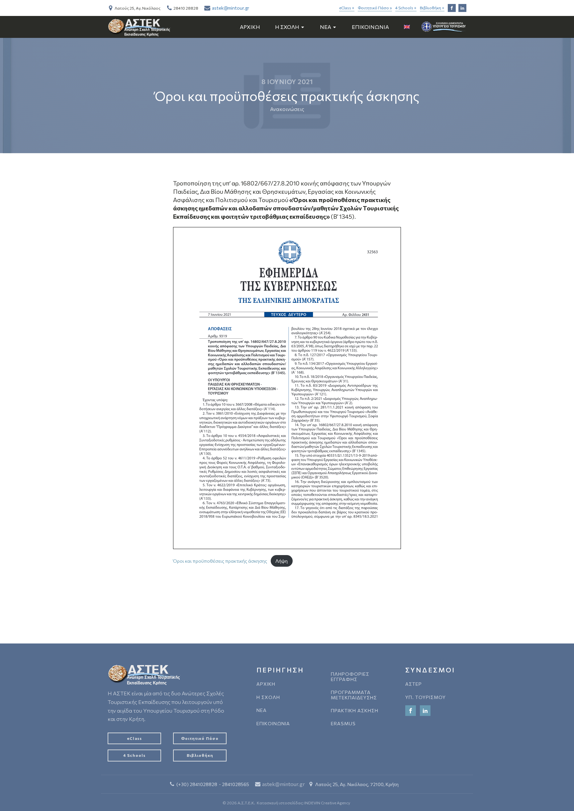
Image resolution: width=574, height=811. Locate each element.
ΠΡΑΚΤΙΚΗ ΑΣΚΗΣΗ (354, 710)
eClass (346, 8)
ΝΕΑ (261, 710)
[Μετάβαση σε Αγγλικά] (407, 27)
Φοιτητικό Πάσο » (375, 7)
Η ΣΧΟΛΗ (287, 27)
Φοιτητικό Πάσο (200, 738)
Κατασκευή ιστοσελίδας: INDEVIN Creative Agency (303, 802)
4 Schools (406, 8)
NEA (325, 27)
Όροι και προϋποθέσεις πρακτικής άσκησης (220, 561)
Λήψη (281, 561)
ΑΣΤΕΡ (413, 683)
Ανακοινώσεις (287, 109)
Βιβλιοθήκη (432, 8)
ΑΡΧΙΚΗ (250, 27)
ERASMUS (343, 723)
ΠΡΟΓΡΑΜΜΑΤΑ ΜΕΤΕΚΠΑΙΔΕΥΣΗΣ (354, 695)
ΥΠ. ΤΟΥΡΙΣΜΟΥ (425, 697)
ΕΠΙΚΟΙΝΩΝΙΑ (370, 27)
